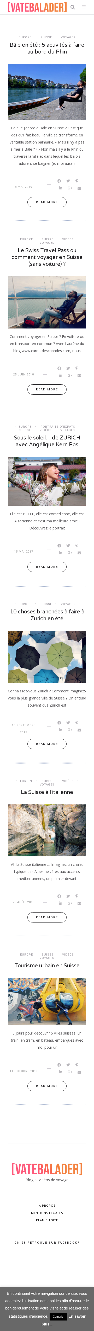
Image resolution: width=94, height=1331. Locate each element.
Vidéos (68, 239)
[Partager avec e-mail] (80, 188)
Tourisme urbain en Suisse (47, 966)
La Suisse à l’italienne (47, 792)
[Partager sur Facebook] (59, 181)
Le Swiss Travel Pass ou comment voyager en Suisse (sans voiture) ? (47, 257)
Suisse (46, 37)
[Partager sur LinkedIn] (61, 188)
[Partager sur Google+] (70, 188)
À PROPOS (47, 1205)
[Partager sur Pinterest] (77, 181)
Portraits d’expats (57, 426)
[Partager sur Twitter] (68, 181)
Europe (25, 37)
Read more (47, 202)
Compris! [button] (58, 1316)
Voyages (68, 37)
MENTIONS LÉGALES (47, 1213)
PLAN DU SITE (47, 1220)
